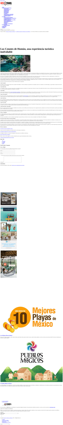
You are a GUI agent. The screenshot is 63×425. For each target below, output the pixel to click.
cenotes (1, 137)
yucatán (13, 137)
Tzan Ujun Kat (25, 95)
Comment (2, 162)
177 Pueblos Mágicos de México (6, 383)
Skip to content (2, 0)
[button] (3, 27)
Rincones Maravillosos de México (5, 134)
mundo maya (10, 137)
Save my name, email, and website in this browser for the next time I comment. (12, 155)
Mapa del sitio (4, 421)
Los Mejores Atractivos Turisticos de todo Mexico (23, 31)
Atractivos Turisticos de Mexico (10, 31)
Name (1, 150)
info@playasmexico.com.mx (6, 422)
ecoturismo (4, 137)
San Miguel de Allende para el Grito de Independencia (8, 131)
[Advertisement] (28, 39)
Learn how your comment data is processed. (18, 165)
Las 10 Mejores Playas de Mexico (6, 335)
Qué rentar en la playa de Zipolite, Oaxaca (6, 128)
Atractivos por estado (5, 420)
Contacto (3, 419)
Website (1, 153)
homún (7, 137)
